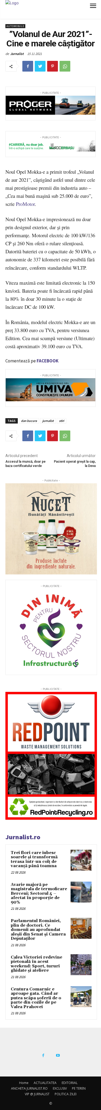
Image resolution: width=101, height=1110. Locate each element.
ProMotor (25, 204)
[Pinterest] (52, 66)
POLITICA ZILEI (65, 1094)
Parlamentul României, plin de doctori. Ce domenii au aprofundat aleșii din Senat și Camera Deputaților (38, 929)
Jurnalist (17, 53)
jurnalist (48, 421)
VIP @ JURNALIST (37, 1094)
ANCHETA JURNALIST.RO (29, 1088)
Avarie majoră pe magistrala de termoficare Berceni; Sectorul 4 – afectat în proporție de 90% (39, 893)
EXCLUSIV (60, 1088)
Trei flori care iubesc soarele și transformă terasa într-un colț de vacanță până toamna (34, 859)
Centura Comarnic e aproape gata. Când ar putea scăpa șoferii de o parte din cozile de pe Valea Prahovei (36, 998)
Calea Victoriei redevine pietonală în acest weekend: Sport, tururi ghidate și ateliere (36, 964)
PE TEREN (79, 1088)
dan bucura (29, 421)
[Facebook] (27, 66)
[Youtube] (58, 1055)
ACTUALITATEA (45, 1083)
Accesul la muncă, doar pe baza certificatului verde (25, 463)
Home (24, 1083)
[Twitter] (40, 66)
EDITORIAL (70, 1083)
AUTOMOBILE (15, 26)
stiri (61, 421)
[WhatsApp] (65, 66)
